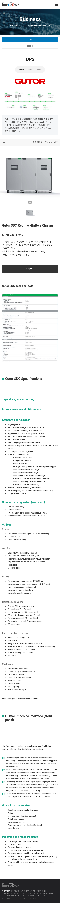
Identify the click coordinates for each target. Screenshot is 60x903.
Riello (39, 69)
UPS (30, 39)
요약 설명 (48, 142)
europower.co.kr (44, 895)
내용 (56, 142)
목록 (4, 142)
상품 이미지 (37, 142)
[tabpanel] (30, 176)
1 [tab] (30, 202)
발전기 (30, 46)
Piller (30, 69)
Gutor (21, 69)
